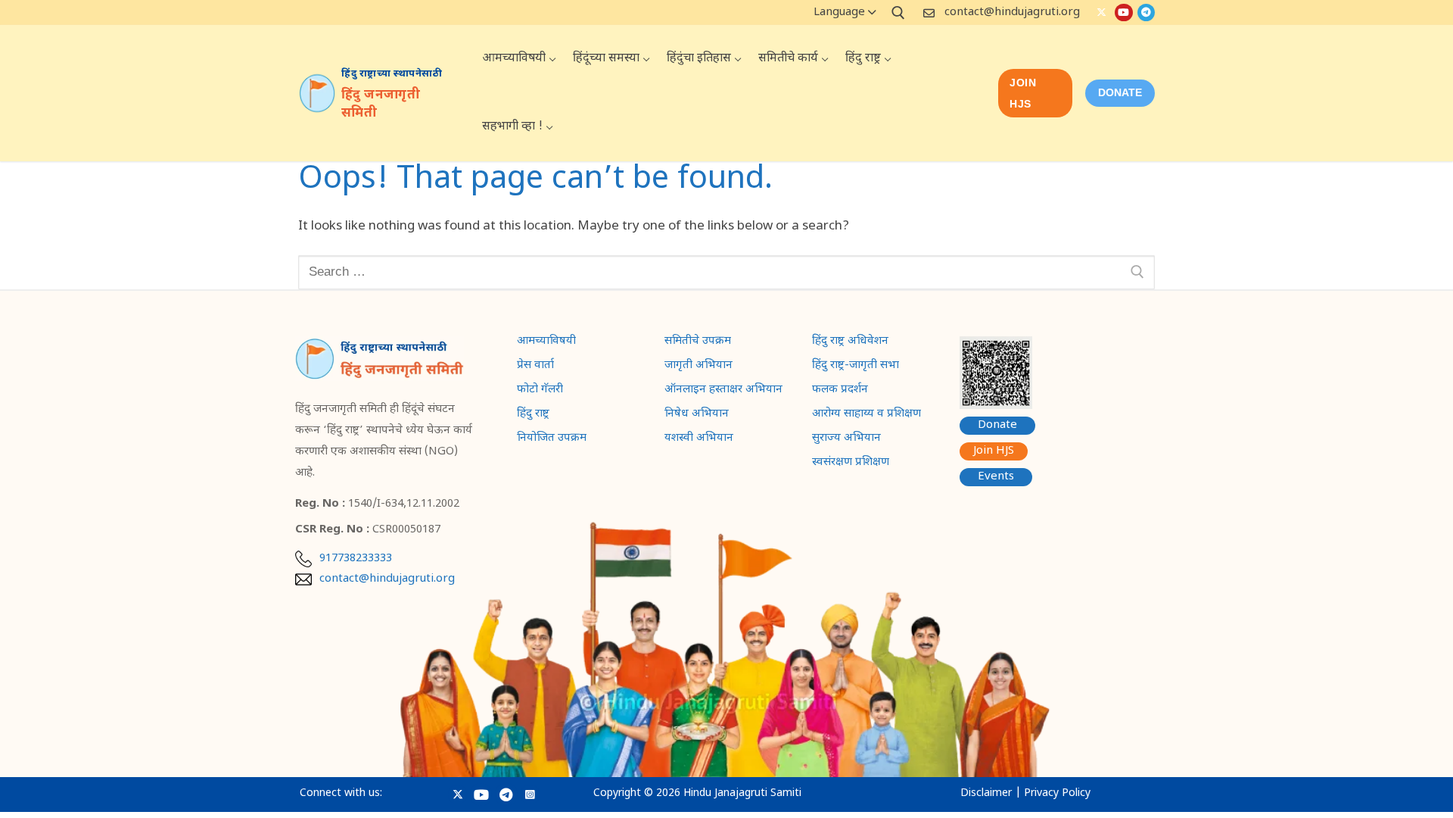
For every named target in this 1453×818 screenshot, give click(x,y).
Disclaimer (986, 793)
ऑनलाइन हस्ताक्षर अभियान (723, 391)
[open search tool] (898, 13)
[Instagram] (530, 794)
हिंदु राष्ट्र (533, 415)
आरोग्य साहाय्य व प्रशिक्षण (866, 415)
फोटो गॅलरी (540, 391)
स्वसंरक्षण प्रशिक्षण (850, 463)
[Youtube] (1123, 12)
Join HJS (1023, 93)
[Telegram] (1146, 12)
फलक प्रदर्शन (840, 391)
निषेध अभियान (696, 415)
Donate (997, 425)
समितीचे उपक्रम (697, 342)
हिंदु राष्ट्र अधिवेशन (850, 342)
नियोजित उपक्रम (551, 439)
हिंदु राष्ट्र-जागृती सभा (855, 367)
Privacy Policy (1057, 793)
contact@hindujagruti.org (1012, 12)
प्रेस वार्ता (535, 367)
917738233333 (355, 559)
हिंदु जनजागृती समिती (380, 104)
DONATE (1120, 92)
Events (996, 477)
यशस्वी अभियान (698, 439)
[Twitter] (1101, 12)
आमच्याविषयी (546, 342)
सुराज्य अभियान (846, 439)
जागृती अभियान (698, 367)
